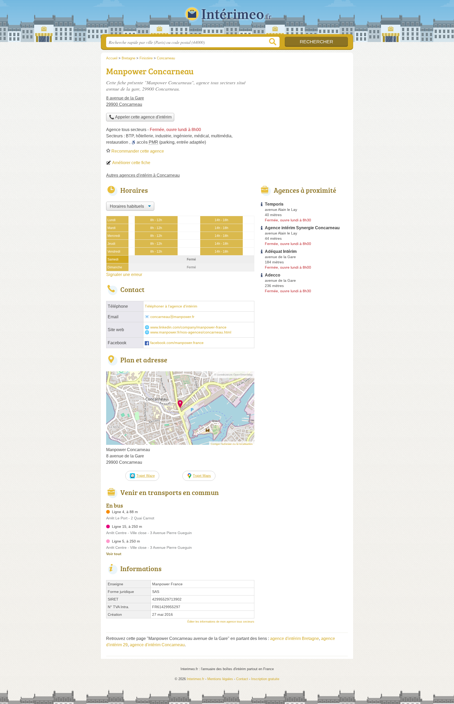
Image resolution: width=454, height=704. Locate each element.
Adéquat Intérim (281, 251)
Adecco (272, 275)
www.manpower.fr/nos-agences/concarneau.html (190, 332)
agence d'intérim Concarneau (157, 645)
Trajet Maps (202, 476)
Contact (242, 679)
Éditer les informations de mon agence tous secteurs (220, 621)
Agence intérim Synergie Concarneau (302, 228)
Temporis (274, 204)
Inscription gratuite (265, 679)
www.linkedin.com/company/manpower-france (188, 327)
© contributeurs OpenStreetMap (233, 374)
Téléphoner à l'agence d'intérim (171, 306)
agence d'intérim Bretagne (294, 638)
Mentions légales (220, 679)
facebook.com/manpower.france (177, 343)
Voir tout (113, 554)
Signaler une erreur (124, 274)
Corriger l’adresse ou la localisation (232, 443)
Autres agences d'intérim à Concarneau (143, 175)
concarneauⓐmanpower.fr (172, 317)
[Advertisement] (304, 101)
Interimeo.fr (227, 18)
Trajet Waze (145, 476)
